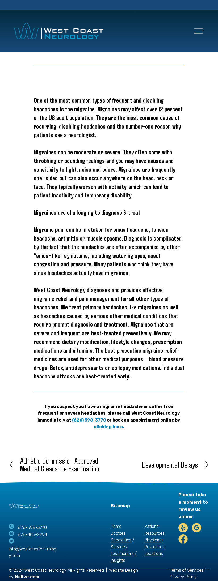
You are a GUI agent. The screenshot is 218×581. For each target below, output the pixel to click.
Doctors (118, 533)
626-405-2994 (32, 534)
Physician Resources (154, 543)
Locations (153, 553)
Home (116, 526)
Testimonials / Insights (124, 557)
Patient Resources (154, 530)
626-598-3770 (32, 527)
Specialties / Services (122, 543)
